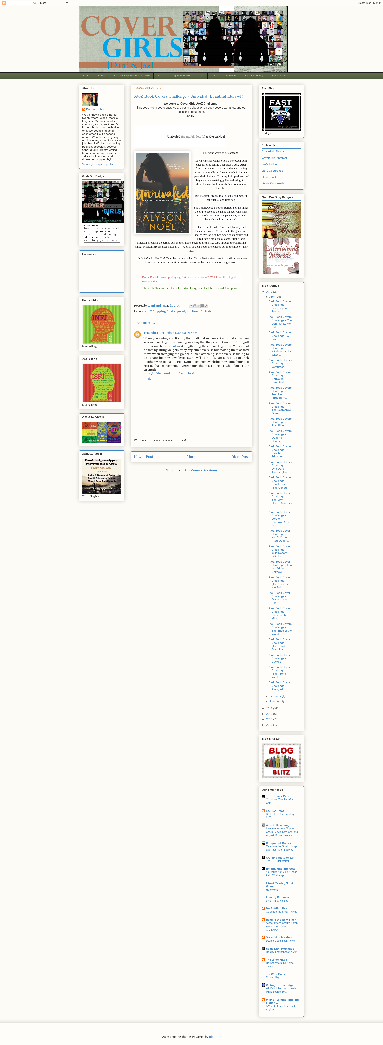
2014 (269, 719)
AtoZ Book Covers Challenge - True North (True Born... (280, 392)
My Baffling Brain (277, 908)
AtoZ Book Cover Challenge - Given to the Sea (279, 597)
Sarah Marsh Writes (279, 937)
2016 (269, 708)
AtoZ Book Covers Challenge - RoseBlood (280, 422)
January (274, 701)
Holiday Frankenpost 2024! (281, 951)
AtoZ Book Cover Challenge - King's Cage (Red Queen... (279, 535)
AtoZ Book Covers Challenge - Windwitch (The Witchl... (280, 349)
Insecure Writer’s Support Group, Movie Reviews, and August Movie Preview (282, 832)
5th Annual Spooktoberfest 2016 (131, 75)
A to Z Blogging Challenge (162, 311)
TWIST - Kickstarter (277, 860)
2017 (269, 291)
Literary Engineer (277, 897)
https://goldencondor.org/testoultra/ (169, 373)
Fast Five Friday (253, 75)
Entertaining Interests (224, 75)
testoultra (173, 346)
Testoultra (151, 333)
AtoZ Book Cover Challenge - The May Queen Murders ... (280, 499)
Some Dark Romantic (280, 948)
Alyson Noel (217, 136)
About (101, 75)
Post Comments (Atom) (201, 470)
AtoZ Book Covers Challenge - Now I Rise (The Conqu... (280, 482)
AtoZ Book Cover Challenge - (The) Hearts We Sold (279, 582)
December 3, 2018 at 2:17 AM (178, 333)
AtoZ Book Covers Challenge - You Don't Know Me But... (280, 321)
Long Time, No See (277, 900)
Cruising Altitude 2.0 (280, 857)
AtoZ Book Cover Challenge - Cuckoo (279, 658)
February (275, 696)
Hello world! (272, 889)
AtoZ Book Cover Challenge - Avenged (279, 686)
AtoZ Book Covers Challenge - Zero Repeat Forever (280, 306)
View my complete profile (98, 164)
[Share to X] (199, 306)
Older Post (240, 457)
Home (86, 75)
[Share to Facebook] (202, 306)
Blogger (214, 1037)
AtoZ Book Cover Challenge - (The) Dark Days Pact (279, 644)
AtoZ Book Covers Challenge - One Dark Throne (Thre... (280, 467)
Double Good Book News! (281, 940)
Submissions (278, 75)
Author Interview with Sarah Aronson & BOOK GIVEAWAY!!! (282, 926)
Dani (201, 75)
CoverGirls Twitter (273, 151)
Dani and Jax (95, 109)
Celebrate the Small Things (281, 911)
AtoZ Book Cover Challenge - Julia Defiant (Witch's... (279, 551)
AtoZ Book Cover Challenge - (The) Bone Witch (279, 671)
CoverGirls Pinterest (274, 157)
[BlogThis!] (195, 306)
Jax (160, 75)
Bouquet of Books (180, 75)
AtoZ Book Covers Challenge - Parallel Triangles (280, 451)
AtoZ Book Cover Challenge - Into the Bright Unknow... (280, 566)
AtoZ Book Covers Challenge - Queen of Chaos (280, 435)
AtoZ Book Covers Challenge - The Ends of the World (280, 628)
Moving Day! (273, 977)
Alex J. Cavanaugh (278, 825)
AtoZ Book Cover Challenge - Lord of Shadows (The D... (279, 518)
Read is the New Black (281, 919)
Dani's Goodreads (273, 183)
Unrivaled (206, 311)
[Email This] (191, 306)
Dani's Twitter (270, 177)
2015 (269, 713)
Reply (147, 379)
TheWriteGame (276, 974)
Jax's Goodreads (272, 170)
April (272, 296)
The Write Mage (276, 959)
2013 (269, 724)
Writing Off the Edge (280, 985)
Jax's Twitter (269, 164)
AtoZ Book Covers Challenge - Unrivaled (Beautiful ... (280, 377)
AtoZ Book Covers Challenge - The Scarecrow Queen (280, 408)
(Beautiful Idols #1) (193, 136)
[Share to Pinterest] (206, 306)
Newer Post (143, 457)
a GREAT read (275, 810)
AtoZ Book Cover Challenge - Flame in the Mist (279, 613)
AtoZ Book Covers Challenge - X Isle (280, 336)
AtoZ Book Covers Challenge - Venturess (280, 363)
